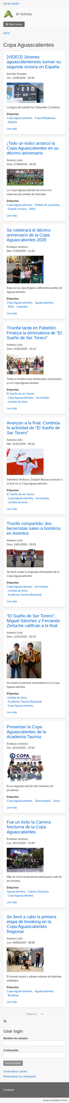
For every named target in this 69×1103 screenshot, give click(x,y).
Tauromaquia (42, 800)
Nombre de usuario (15, 1038)
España (12, 122)
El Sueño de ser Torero (20, 393)
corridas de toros (17, 401)
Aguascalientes (44, 302)
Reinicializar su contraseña (19, 1076)
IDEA (32, 209)
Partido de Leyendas (47, 204)
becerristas (42, 397)
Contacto (8, 1089)
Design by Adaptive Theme (55, 1100)
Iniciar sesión (11, 3)
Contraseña (10, 1050)
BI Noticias (24, 14)
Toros (56, 800)
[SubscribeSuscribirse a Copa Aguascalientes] (4, 1020)
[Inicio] (9, 14)
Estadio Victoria (17, 209)
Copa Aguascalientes (19, 118)
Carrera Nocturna (38, 891)
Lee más (12, 128)
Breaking (13, 995)
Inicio (6, 33)
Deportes (22, 306)
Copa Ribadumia (45, 118)
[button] (14, 24)
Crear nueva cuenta (15, 1071)
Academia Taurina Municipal (25, 594)
